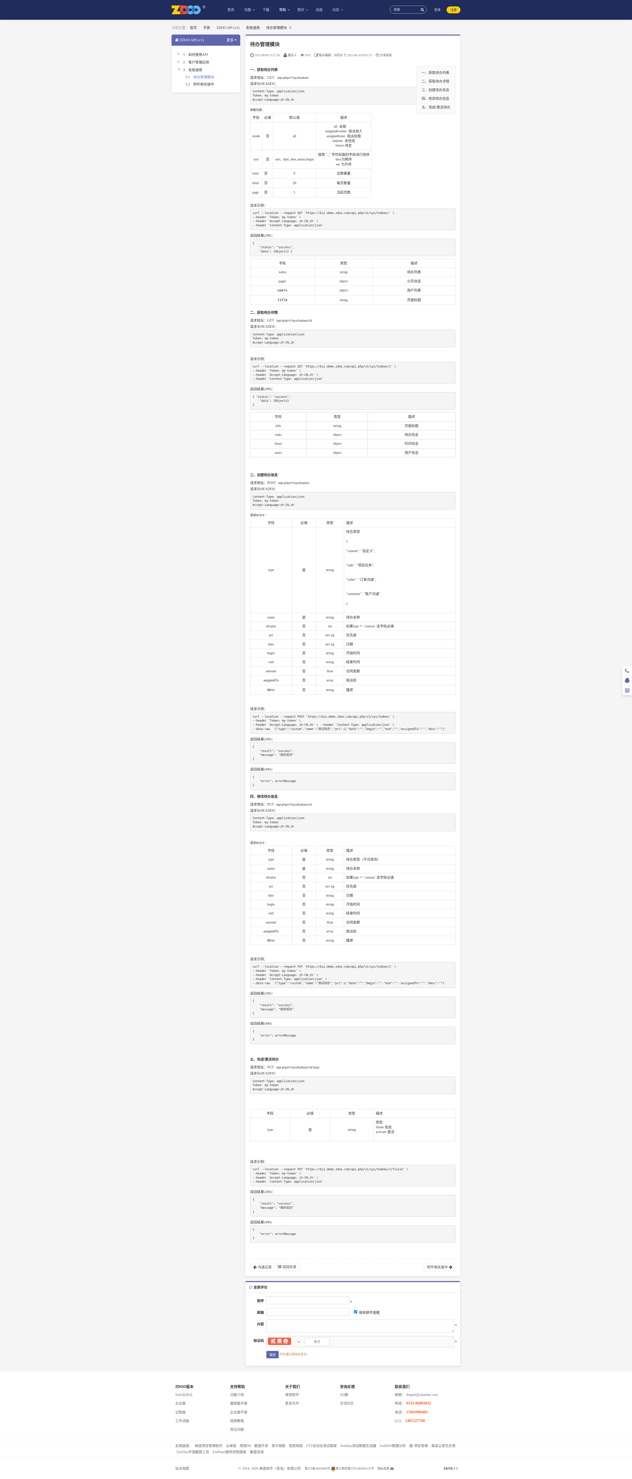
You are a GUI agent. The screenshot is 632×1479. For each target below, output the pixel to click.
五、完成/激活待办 (436, 107)
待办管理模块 (276, 28)
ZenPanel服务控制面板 (229, 1452)
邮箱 (260, 1312)
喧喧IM (245, 1446)
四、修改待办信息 (435, 98)
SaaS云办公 (184, 1395)
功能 (248, 10)
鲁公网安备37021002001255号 (355, 1468)
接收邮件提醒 (369, 1312)
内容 (260, 1324)
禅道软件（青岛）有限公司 (280, 1468)
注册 (453, 10)
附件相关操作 (203, 84)
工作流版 (182, 1421)
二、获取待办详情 (435, 81)
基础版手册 (238, 1403)
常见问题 (237, 1429)
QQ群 (344, 1395)
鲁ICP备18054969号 (317, 1468)
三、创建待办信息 (435, 90)
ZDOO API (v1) (228, 28)
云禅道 (231, 1446)
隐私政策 (383, 1468)
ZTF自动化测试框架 (321, 1446)
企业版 (180, 1403)
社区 (336, 10)
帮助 (283, 10)
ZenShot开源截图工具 (193, 1452)
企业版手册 (238, 1412)
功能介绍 (237, 1395)
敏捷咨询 (257, 1452)
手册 (206, 28)
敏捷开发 (261, 1446)
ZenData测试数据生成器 (358, 1446)
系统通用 (253, 28)
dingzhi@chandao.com (422, 1395)
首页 (230, 10)
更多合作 (292, 1403)
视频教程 (237, 1421)
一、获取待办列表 (435, 73)
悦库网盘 (296, 1446)
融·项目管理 (418, 1446)
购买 (301, 10)
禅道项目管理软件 (208, 1446)
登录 (437, 10)
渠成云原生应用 (443, 1446)
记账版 (180, 1412)
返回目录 (288, 1267)
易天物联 (278, 1446)
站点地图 (182, 1468)
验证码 (259, 1341)
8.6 (451, 1469)
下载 (265, 10)
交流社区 (347, 1403)
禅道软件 (292, 1395)
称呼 (260, 1301)
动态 (319, 10)
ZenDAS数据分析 (393, 1446)
